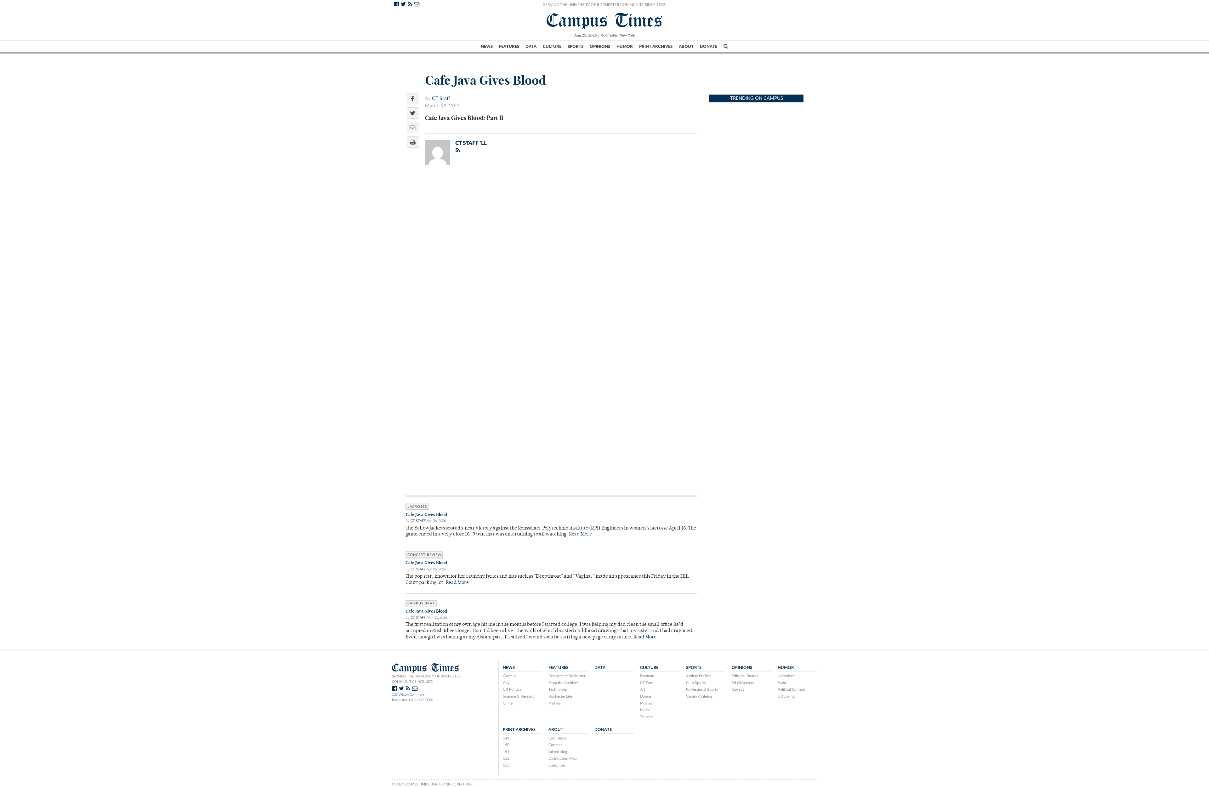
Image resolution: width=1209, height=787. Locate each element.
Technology (558, 689)
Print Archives (656, 46)
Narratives (786, 676)
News (487, 46)
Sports (575, 46)
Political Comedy (792, 689)
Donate (708, 46)
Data (530, 46)
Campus (509, 676)
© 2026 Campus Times (410, 784)
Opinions (600, 46)
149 (506, 738)
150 (506, 745)
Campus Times (605, 20)
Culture (552, 46)
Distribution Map (562, 758)
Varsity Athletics (699, 696)
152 (506, 758)
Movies (646, 703)
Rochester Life (560, 696)
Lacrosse (417, 506)
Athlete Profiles (698, 676)
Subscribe (556, 765)
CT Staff (441, 98)
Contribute (557, 738)
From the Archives (563, 683)
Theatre (646, 717)
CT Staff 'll (471, 143)
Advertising (557, 752)
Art (642, 689)
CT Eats (646, 683)
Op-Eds (738, 689)
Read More (580, 534)
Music (645, 710)
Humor (624, 46)
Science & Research (519, 696)
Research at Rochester (566, 676)
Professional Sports (702, 689)
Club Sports (696, 683)
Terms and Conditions (452, 784)
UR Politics (512, 689)
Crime (508, 703)
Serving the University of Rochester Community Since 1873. (604, 5)
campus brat (421, 603)
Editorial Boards (745, 676)
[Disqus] (551, 252)
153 (506, 765)
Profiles (554, 703)
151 (506, 752)
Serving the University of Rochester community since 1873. (426, 679)
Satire (782, 683)
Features (509, 46)
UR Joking (786, 696)
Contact (555, 745)
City (506, 683)
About (686, 46)
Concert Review (424, 555)
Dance (645, 696)
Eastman (647, 676)
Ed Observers (743, 683)
